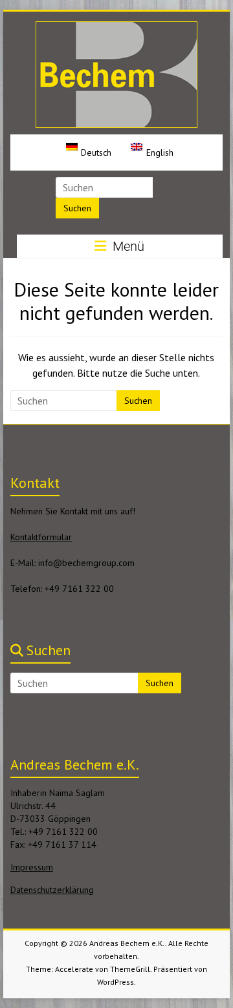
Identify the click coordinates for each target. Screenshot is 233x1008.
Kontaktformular (41, 537)
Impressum (31, 867)
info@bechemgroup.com (86, 563)
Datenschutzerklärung (52, 890)
